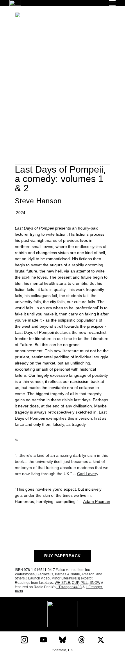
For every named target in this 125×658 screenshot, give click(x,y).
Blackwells (44, 574)
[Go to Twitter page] (100, 639)
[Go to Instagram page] (24, 639)
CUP (75, 583)
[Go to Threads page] (81, 639)
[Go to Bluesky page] (62, 639)
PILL (84, 583)
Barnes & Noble (67, 574)
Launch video (39, 578)
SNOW (95, 583)
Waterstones (25, 574)
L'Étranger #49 (68, 587)
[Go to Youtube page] (43, 639)
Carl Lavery (87, 473)
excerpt (86, 578)
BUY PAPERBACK (62, 555)
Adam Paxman (96, 501)
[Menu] (112, 3)
